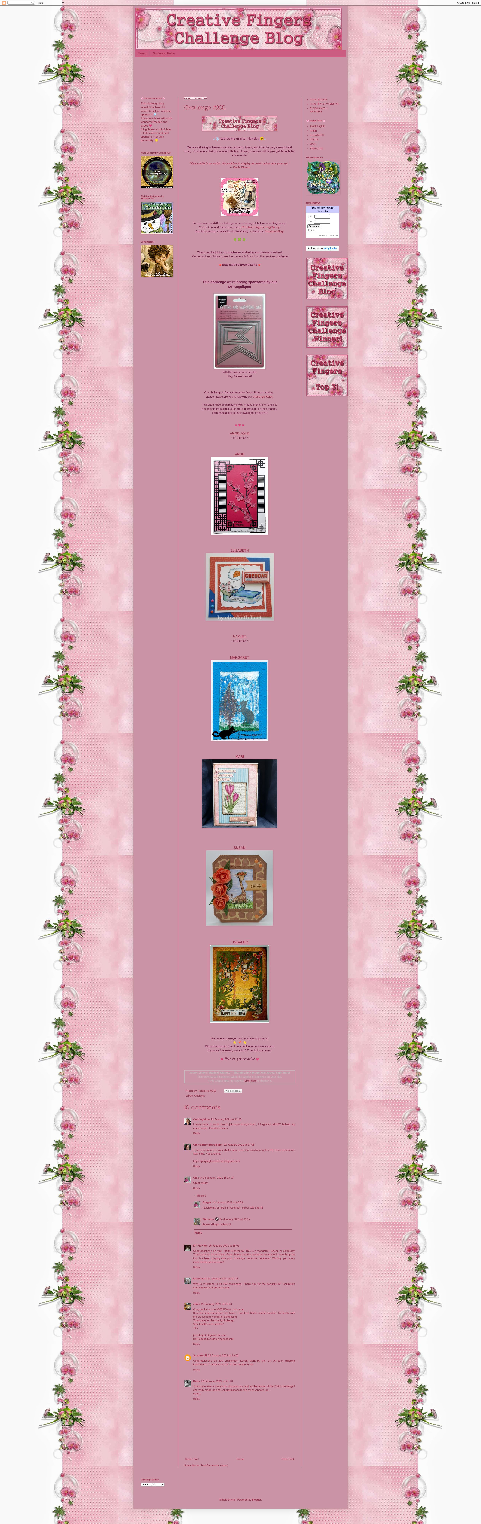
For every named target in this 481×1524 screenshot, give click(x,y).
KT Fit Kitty (200, 1245)
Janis (196, 1304)
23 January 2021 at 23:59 (218, 1177)
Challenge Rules (163, 53)
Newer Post (192, 1458)
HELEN (314, 139)
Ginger (197, 1177)
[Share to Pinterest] (240, 1091)
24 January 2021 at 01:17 (235, 1219)
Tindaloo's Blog (273, 231)
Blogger (256, 1499)
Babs (196, 1380)
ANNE (313, 130)
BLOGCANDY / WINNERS (318, 110)
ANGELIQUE (317, 126)
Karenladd (199, 1278)
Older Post (287, 1458)
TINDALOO (239, 942)
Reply (196, 1133)
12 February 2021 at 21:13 (217, 1380)
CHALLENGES (318, 99)
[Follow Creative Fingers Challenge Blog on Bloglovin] (322, 250)
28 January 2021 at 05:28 (216, 1304)
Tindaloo (208, 1219)
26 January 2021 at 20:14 (222, 1278)
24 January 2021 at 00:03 (227, 1202)
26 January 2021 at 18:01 (224, 1245)
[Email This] (226, 1091)
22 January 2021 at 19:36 (226, 1119)
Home (142, 53)
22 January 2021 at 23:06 (239, 1144)
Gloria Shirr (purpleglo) (208, 1144)
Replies (201, 1195)
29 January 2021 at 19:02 (223, 1355)
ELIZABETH (317, 135)
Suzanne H (200, 1355)
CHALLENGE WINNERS (324, 103)
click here (250, 1080)
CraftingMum (201, 1119)
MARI (313, 144)
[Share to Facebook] (236, 1091)
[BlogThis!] (229, 1091)
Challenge (199, 1095)
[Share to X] (233, 1091)
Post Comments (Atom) (214, 1465)
